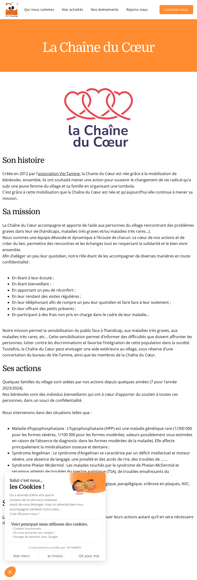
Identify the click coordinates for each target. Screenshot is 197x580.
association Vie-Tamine (59, 173)
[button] (176, 9)
